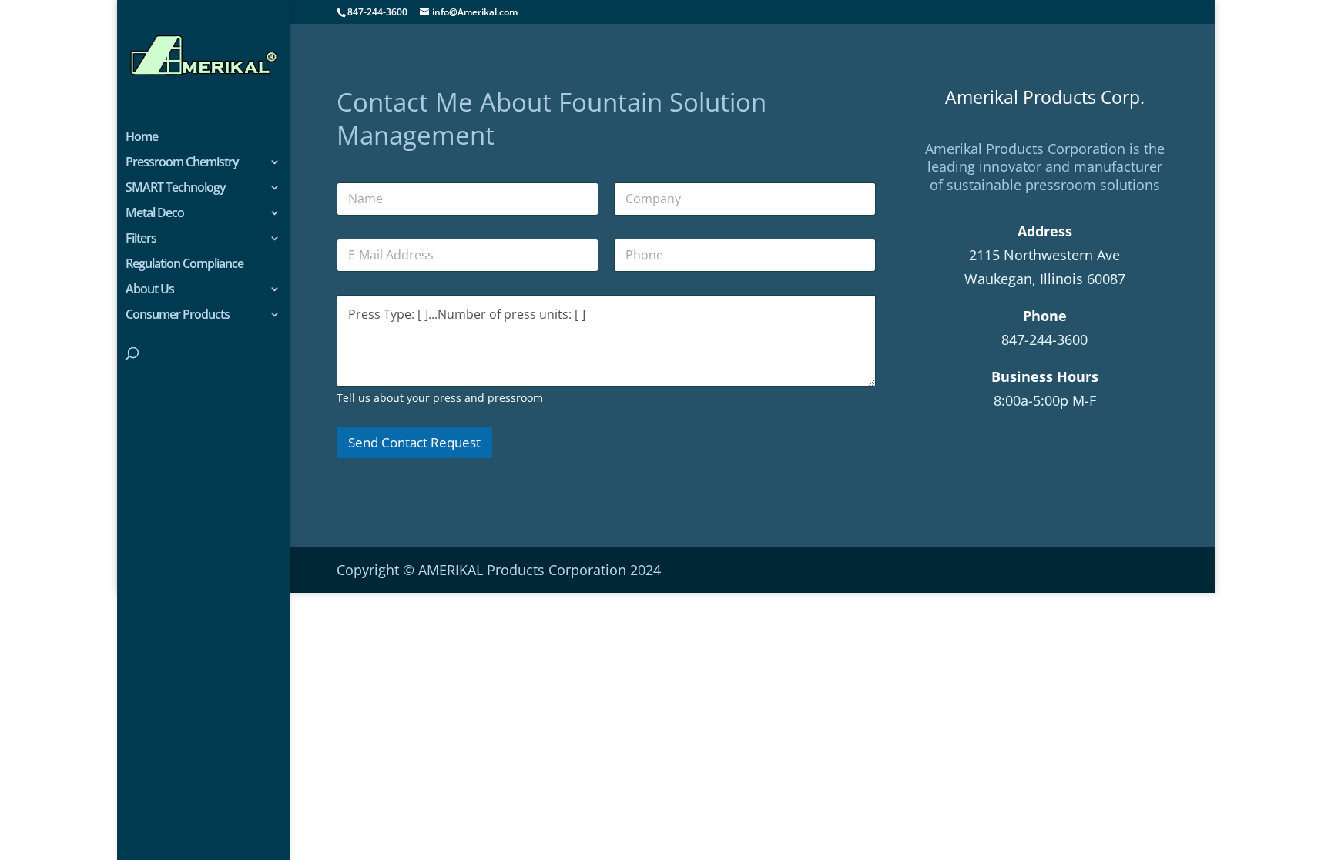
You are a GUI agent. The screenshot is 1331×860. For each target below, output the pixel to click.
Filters (141, 239)
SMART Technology (176, 189)
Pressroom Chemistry (182, 163)
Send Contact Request (414, 442)
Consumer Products (178, 316)
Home (142, 138)
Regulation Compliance (184, 265)
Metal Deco (155, 214)
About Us (150, 290)
